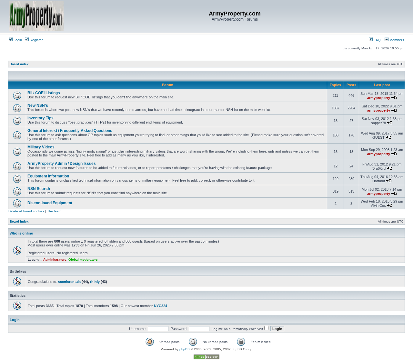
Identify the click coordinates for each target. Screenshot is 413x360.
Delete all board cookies (26, 211)
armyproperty (378, 98)
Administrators (54, 259)
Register (36, 40)
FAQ (377, 40)
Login (17, 40)
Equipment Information (48, 176)
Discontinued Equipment (49, 203)
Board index (19, 64)
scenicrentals (69, 282)
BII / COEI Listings (43, 93)
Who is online (21, 233)
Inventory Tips (40, 118)
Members (396, 40)
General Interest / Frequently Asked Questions (69, 130)
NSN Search (38, 188)
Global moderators (83, 259)
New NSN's (37, 105)
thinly (95, 282)
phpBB (184, 349)
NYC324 (160, 306)
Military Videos (41, 147)
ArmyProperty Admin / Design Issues (61, 163)
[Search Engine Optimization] (206, 358)
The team (54, 211)
